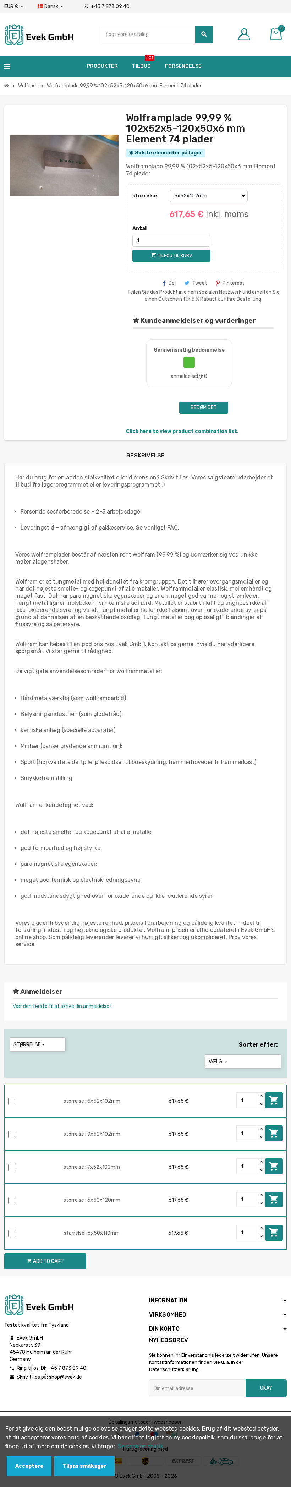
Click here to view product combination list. (182, 431)
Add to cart (274, 1100)
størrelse (144, 196)
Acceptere (29, 1466)
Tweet (199, 283)
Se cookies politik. (141, 1446)
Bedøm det (204, 408)
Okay (266, 1388)
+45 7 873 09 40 (107, 7)
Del (172, 283)
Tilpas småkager (84, 1466)
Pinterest (234, 283)
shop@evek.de (65, 1377)
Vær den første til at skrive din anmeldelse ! (62, 1006)
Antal (139, 229)
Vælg (218, 1062)
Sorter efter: (258, 1044)
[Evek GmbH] (38, 34)
